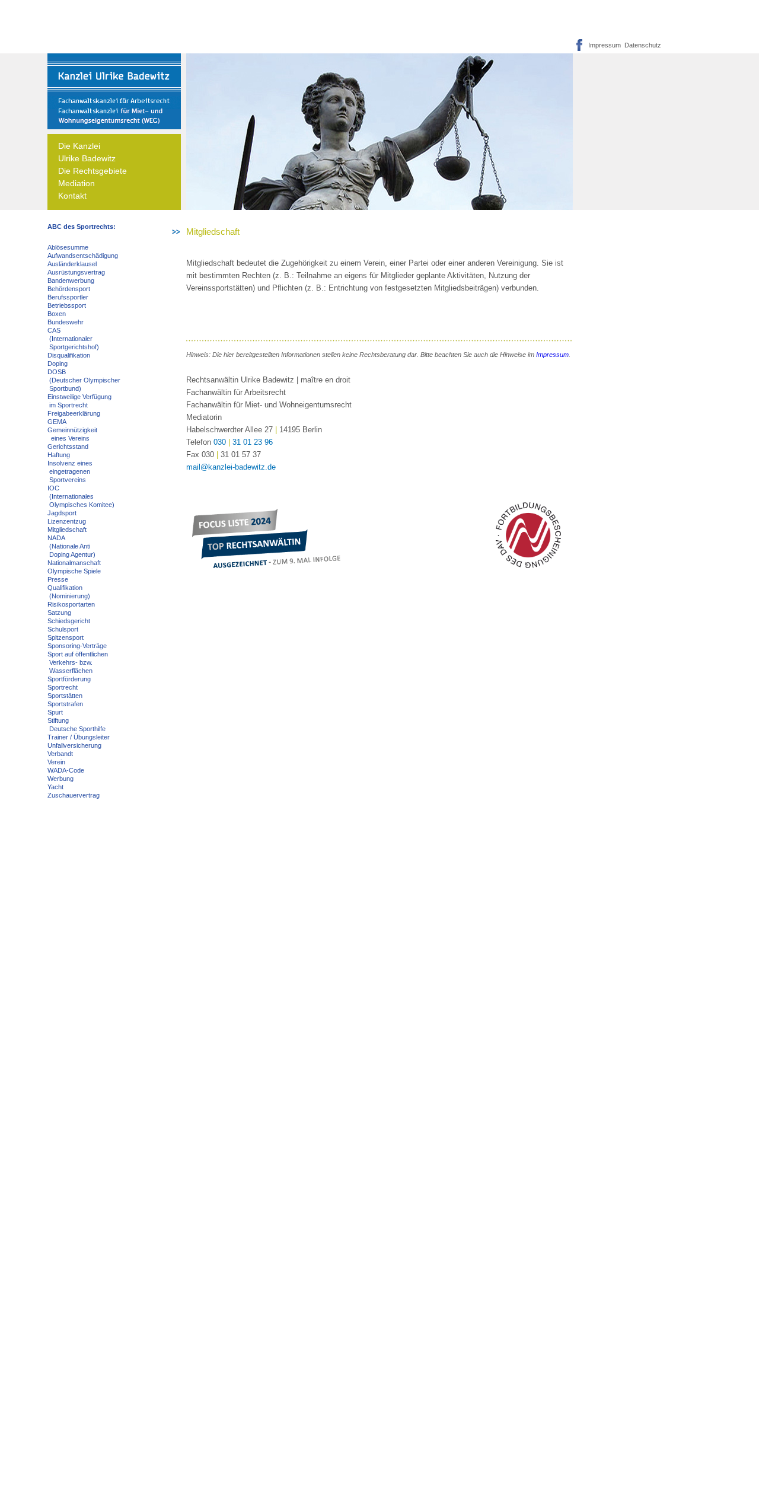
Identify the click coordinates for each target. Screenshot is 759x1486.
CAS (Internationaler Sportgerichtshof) (73, 338)
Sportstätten (64, 695)
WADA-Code (65, 770)
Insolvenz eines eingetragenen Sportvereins (70, 471)
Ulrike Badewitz (87, 158)
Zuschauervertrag (73, 795)
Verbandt (60, 753)
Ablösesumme (67, 247)
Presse (57, 579)
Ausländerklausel (72, 263)
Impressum (604, 45)
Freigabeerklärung (73, 413)
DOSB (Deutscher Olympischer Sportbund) (83, 380)
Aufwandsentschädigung (82, 255)
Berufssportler (67, 297)
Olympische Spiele (74, 571)
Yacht (55, 786)
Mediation (76, 183)
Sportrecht (62, 687)
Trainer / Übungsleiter (78, 737)
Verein (56, 762)
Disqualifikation (68, 355)
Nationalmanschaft (74, 562)
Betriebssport (66, 305)
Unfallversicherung (74, 745)
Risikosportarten (71, 604)
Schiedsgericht (68, 620)
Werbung (60, 778)
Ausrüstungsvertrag (76, 272)
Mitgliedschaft (67, 529)
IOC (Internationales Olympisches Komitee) (80, 496)
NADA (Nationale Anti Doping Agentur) (71, 546)
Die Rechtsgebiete (92, 171)
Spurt (55, 712)
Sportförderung (69, 679)
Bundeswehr (65, 322)
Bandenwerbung (70, 280)
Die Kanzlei (79, 146)
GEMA (56, 421)
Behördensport (68, 288)
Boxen (56, 313)
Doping (57, 363)
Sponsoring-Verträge (77, 645)
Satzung (59, 612)
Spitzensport (65, 637)
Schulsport (62, 629)
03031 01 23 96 (243, 442)
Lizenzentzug (66, 521)
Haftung (58, 454)
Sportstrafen (65, 703)
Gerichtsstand (67, 446)
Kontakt (72, 195)
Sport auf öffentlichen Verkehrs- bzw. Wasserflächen (77, 662)
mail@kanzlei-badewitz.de (231, 467)
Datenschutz (641, 45)
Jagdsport (61, 512)
